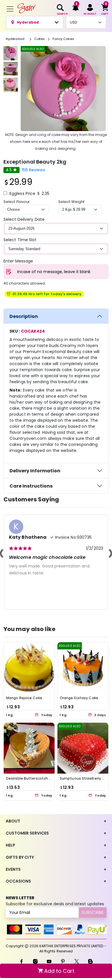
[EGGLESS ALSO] (82, 667)
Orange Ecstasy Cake (79, 697)
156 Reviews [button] (33, 170)
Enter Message (18, 261)
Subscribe (93, 912)
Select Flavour (16, 201)
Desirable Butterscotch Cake (32, 778)
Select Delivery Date (24, 219)
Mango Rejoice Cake (24, 697)
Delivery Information (34, 470)
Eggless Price (22, 193)
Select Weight (71, 201)
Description (23, 316)
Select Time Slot (20, 240)
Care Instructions (31, 486)
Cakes (39, 39)
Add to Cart (58, 971)
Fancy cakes (63, 39)
